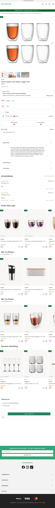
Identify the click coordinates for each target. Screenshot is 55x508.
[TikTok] (32, 467)
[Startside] (6, 4)
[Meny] (53, 4)
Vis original (12, 200)
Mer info (51, 116)
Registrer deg (49, 95)
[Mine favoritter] (46, 4)
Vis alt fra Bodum (6, 254)
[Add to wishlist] (19, 247)
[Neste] (52, 43)
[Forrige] (2, 43)
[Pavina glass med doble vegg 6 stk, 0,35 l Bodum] (27, 43)
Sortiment (5, 480)
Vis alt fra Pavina (5, 301)
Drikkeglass (21, 13)
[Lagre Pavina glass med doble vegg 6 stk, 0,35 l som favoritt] (52, 413)
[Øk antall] (6, 413)
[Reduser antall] (2, 413)
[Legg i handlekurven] (22, 247)
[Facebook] (23, 467)
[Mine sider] (42, 4)
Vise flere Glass (6, 405)
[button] (4, 86)
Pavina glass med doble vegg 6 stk (33, 13)
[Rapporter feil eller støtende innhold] (53, 189)
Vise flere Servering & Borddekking (10, 403)
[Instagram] (27, 467)
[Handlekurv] (49, 4)
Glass (16, 13)
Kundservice (5, 474)
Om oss (4, 491)
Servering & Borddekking (7, 13)
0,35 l (3, 417)
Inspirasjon (5, 485)
